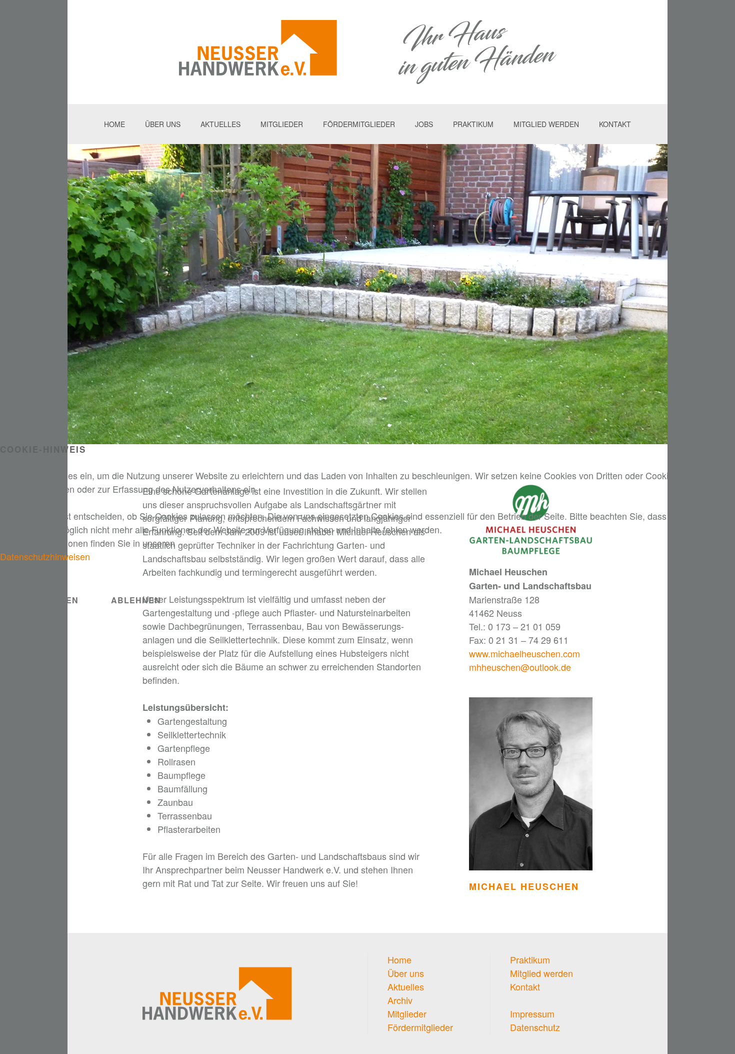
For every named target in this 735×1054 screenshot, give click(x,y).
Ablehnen (136, 600)
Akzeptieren (46, 600)
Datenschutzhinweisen (45, 556)
